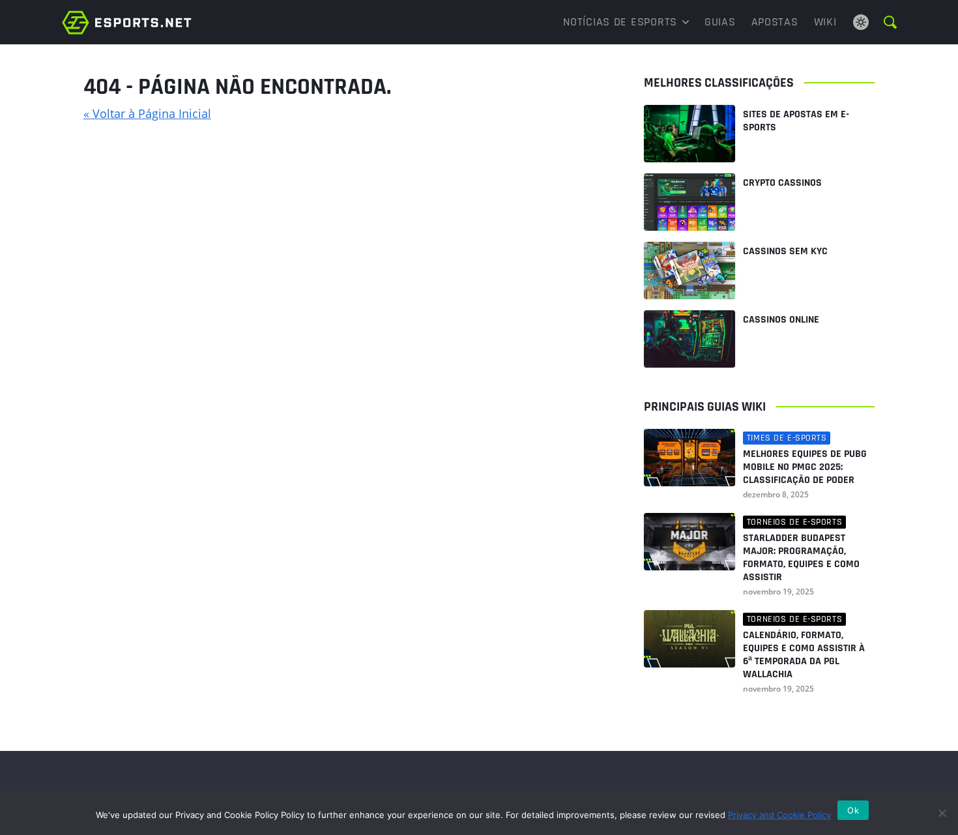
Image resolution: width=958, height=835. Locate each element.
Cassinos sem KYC (785, 251)
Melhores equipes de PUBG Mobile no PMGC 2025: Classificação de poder (805, 467)
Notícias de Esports (620, 21)
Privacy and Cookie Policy (779, 815)
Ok (853, 810)
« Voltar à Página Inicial (147, 113)
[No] (941, 812)
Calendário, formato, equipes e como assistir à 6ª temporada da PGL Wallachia (804, 655)
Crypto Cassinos (782, 183)
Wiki (825, 21)
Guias (720, 21)
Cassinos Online (781, 320)
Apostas (774, 21)
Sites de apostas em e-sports (796, 121)
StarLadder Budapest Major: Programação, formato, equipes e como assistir (801, 558)
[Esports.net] (127, 22)
